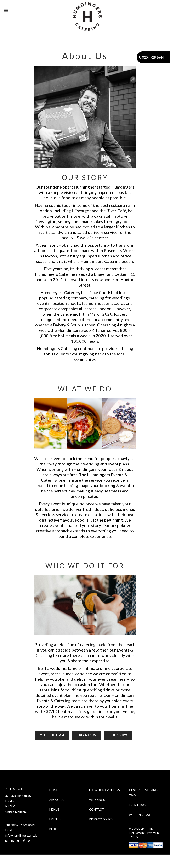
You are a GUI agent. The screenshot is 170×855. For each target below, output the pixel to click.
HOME (53, 790)
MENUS (54, 809)
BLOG (53, 829)
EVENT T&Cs (138, 805)
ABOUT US (56, 799)
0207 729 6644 (25, 824)
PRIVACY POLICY (101, 819)
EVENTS (55, 819)
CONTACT (96, 809)
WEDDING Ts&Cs (141, 815)
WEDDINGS (97, 799)
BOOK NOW (118, 735)
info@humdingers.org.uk (21, 835)
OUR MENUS (87, 735)
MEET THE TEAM (52, 735)
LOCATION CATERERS (104, 790)
